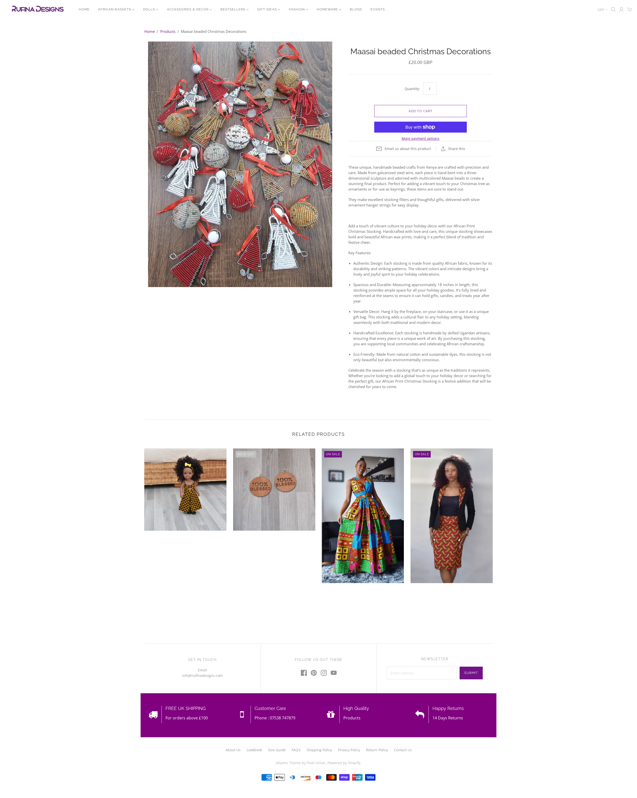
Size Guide (277, 750)
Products (167, 31)
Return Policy (377, 750)
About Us (233, 750)
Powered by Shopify (343, 762)
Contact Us (403, 750)
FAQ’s (296, 750)
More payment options (420, 138)
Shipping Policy (319, 750)
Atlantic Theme (288, 762)
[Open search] (613, 9)
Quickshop (164, 539)
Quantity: (412, 88)
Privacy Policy (349, 750)
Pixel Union (316, 762)
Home (149, 31)
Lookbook (254, 750)
